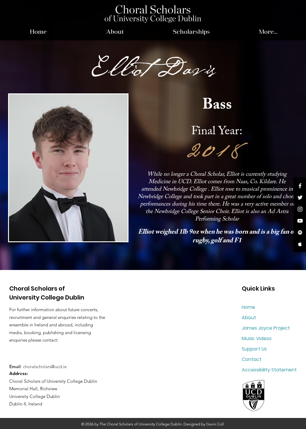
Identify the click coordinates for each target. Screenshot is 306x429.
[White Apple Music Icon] (300, 244)
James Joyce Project (266, 328)
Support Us (254, 348)
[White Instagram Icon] (300, 209)
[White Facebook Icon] (300, 186)
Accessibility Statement (269, 369)
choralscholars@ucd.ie (45, 366)
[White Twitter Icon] (300, 197)
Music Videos (257, 338)
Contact (251, 359)
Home (248, 307)
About (249, 317)
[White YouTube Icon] (300, 220)
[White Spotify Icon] (300, 232)
